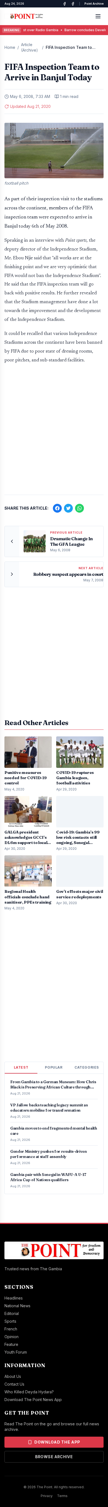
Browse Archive (54, 1456)
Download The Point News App (33, 1399)
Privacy (47, 1496)
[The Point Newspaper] (73, 4)
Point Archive (94, 3)
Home (9, 47)
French (10, 1329)
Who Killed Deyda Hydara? (29, 1391)
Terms (62, 1496)
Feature (11, 1344)
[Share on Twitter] (68, 508)
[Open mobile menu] (98, 16)
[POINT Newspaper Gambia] (64, 4)
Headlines (13, 1298)
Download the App (57, 1442)
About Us (12, 1376)
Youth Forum (15, 1352)
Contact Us (14, 1384)
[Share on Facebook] (57, 508)
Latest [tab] (21, 1067)
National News (17, 1305)
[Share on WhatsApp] (79, 508)
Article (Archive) (29, 47)
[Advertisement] (54, 432)
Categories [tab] (86, 1067)
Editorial (11, 1313)
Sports (10, 1321)
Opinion (11, 1336)
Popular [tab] (53, 1067)
